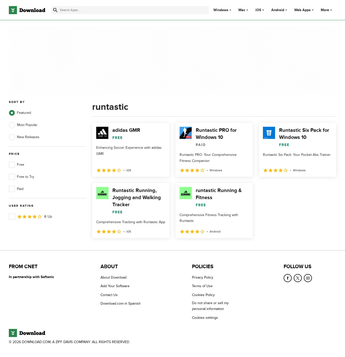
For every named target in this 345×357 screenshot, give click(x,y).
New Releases (28, 137)
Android (277, 10)
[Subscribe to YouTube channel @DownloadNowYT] (308, 278)
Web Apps (302, 10)
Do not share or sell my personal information (210, 306)
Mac (241, 10)
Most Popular (27, 125)
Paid (20, 189)
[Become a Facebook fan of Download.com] (288, 278)
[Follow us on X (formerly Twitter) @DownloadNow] (298, 278)
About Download (114, 277)
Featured (24, 113)
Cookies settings (205, 318)
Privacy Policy (202, 277)
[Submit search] (55, 10)
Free (20, 164)
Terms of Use (202, 286)
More (325, 10)
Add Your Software (115, 286)
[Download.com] (27, 10)
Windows (220, 10)
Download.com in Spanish (121, 303)
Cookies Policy (203, 295)
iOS (258, 10)
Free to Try (25, 177)
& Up (48, 216)
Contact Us (109, 295)
